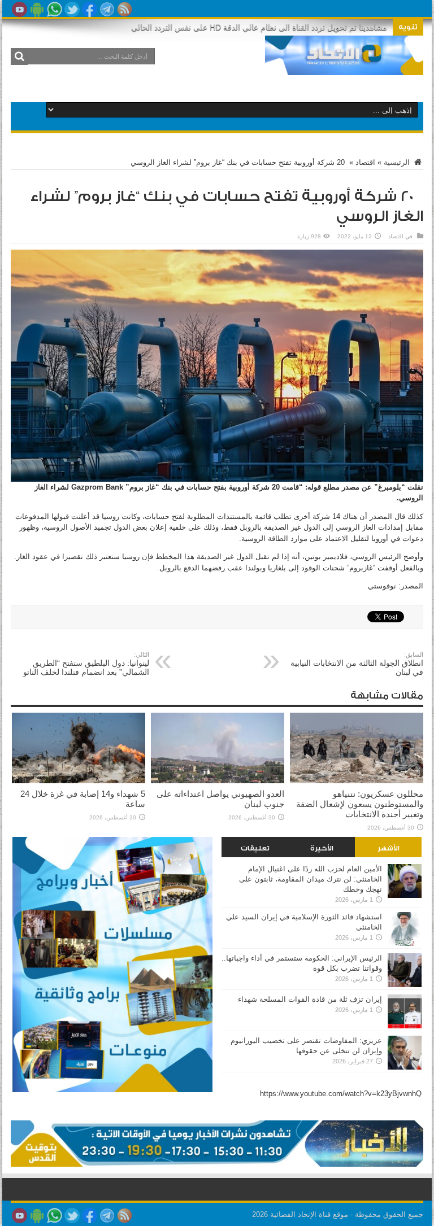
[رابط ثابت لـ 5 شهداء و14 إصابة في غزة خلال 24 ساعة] (78, 780)
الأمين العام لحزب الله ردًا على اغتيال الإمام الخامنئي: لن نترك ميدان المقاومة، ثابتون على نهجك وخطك (310, 879)
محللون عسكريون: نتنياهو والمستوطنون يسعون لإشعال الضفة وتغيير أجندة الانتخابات (359, 804)
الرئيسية (398, 162)
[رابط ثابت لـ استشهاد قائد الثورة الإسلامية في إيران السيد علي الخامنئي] (405, 943)
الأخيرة (321, 848)
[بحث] (19, 56)
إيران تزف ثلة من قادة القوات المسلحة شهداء (310, 999)
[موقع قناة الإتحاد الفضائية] (344, 66)
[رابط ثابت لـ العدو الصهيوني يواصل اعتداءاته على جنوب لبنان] (217, 780)
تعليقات (255, 848)
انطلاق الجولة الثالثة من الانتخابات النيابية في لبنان (356, 664)
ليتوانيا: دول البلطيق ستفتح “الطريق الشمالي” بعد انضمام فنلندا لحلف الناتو (86, 664)
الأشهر (388, 848)
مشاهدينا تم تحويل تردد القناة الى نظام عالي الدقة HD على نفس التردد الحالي (259, 27)
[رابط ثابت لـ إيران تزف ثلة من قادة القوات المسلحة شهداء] (405, 1026)
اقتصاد (365, 162)
